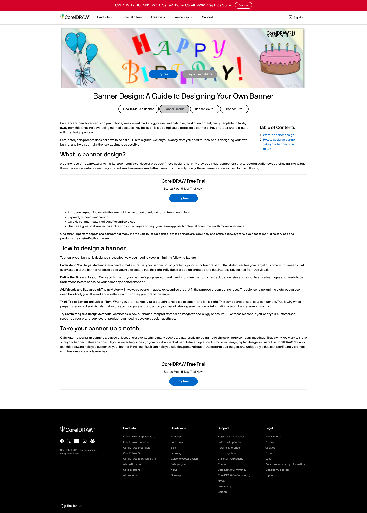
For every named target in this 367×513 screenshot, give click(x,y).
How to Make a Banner (138, 108)
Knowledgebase (227, 453)
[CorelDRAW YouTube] (76, 441)
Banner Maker (204, 108)
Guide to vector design (184, 458)
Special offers (131, 470)
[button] (105, 17)
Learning (176, 453)
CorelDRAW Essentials (136, 447)
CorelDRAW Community (232, 470)
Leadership (224, 486)
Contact (223, 464)
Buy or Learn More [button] (199, 74)
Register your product (231, 436)
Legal (268, 458)
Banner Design (174, 108)
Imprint (269, 475)
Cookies (270, 447)
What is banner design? (279, 135)
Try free (163, 74)
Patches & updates (229, 442)
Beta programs (180, 464)
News (174, 470)
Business (176, 436)
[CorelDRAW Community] (92, 441)
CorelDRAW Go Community (234, 475)
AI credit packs (132, 464)
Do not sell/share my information (285, 464)
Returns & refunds (229, 447)
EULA (268, 453)
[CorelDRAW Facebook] (62, 441)
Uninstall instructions (230, 458)
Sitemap (176, 475)
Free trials (177, 442)
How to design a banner (279, 139)
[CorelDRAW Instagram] (84, 441)
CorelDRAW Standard (136, 442)
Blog (173, 447)
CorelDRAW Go (132, 453)
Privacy (269, 442)
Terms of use (273, 436)
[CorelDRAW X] (69, 441)
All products (130, 475)
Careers (222, 492)
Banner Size (234, 108)
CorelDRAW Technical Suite (139, 458)
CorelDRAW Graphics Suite (139, 436)
